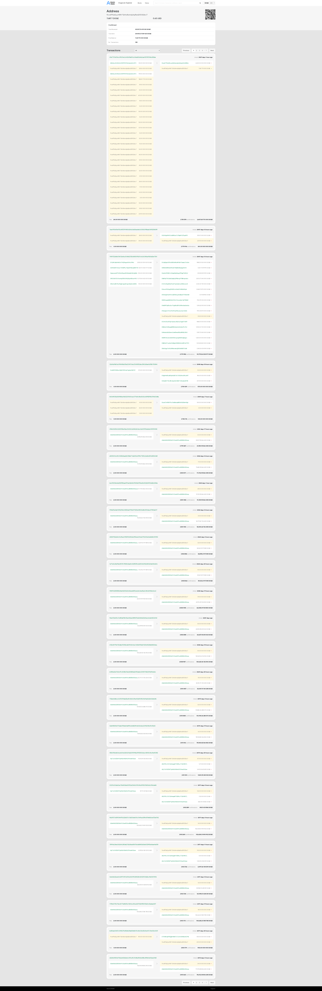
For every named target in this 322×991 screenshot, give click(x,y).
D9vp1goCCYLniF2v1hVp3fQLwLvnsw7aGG (174, 311)
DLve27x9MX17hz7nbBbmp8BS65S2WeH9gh (175, 402)
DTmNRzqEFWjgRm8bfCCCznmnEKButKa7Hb (175, 937)
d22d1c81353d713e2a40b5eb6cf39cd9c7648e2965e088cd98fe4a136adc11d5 (133, 958)
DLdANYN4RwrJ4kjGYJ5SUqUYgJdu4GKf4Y (123, 370)
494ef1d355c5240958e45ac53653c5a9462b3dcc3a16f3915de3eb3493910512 (133, 429)
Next (212, 50)
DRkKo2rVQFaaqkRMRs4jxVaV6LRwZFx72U (174, 327)
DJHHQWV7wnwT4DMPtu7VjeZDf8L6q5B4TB (124, 268)
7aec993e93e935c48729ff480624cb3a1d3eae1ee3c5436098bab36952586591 (133, 230)
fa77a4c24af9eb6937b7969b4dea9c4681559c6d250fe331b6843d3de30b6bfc (134, 564)
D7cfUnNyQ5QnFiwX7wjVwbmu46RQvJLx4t (175, 284)
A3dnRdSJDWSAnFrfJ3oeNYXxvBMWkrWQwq (123, 435)
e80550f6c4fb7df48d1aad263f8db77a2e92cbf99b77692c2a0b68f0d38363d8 (133, 456)
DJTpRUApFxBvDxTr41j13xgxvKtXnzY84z (122, 262)
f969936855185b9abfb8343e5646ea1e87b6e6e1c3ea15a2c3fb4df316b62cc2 (133, 591)
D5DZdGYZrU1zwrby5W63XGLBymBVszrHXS (123, 278)
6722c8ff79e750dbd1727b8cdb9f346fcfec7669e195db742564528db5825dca (133, 645)
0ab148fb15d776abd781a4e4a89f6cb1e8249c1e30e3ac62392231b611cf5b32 (132, 726)
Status (147, 3)
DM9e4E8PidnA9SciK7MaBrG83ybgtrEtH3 (174, 268)
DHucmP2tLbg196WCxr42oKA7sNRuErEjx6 (174, 289)
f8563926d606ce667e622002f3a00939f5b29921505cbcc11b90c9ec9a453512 (134, 753)
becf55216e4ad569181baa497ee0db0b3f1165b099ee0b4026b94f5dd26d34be (134, 483)
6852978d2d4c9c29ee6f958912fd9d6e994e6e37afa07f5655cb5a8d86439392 (134, 537)
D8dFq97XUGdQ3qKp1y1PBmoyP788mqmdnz (175, 278)
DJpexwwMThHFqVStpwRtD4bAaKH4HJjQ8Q (123, 273)
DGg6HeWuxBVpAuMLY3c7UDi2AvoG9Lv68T (175, 375)
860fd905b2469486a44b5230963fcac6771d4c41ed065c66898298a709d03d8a (134, 397)
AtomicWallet (111, 988)
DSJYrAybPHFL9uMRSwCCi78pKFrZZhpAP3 (175, 235)
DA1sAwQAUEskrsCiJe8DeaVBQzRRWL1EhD (174, 332)
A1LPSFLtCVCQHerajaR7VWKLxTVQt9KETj (174, 764)
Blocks (140, 3)
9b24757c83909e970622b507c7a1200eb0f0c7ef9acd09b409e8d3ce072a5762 (134, 818)
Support (213, 988)
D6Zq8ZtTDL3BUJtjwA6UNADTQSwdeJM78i (175, 381)
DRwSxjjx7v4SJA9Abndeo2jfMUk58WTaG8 (174, 348)
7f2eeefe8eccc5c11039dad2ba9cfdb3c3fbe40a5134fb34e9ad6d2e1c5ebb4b (133, 699)
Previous (186, 50)
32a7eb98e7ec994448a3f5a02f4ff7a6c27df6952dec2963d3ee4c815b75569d (133, 364)
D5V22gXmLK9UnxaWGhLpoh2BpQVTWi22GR (175, 295)
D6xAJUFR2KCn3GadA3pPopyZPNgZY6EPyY (175, 273)
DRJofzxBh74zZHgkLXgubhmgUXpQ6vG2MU (123, 284)
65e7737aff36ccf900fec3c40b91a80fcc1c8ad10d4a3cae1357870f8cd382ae (133, 57)
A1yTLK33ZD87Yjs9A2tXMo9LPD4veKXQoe (123, 759)
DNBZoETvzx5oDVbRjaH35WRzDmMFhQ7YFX (175, 343)
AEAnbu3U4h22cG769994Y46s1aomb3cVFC (123, 63)
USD (211, 3)
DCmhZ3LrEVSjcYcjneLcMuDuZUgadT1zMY (174, 322)
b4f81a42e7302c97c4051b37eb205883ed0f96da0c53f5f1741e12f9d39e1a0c (133, 672)
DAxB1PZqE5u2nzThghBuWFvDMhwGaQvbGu (175, 305)
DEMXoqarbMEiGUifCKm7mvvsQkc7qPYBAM (175, 300)
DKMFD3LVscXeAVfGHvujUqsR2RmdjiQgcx (174, 338)
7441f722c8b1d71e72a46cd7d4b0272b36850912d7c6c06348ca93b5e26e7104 (133, 257)
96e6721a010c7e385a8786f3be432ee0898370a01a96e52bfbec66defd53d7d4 (133, 618)
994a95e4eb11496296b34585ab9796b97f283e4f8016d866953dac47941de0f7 (133, 510)
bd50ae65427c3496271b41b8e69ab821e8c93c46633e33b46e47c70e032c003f (134, 931)
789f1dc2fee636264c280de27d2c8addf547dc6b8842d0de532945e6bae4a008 (134, 845)
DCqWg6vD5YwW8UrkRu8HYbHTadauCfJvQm (175, 262)
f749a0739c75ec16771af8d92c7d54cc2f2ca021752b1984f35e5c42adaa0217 (133, 904)
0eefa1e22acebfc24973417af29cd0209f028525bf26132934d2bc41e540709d (133, 877)
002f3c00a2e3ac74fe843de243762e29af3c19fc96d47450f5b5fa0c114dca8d (133, 785)
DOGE (207, 3)
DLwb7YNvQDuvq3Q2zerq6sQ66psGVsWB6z (175, 63)
